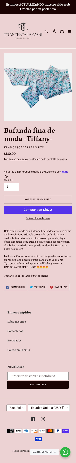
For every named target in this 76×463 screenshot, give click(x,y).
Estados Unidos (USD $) (47, 408)
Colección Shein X (18, 349)
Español (15, 408)
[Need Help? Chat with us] (65, 452)
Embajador (14, 340)
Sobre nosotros (16, 321)
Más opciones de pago (38, 218)
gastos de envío (18, 159)
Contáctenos (15, 331)
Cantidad (8, 180)
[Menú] (70, 31)
